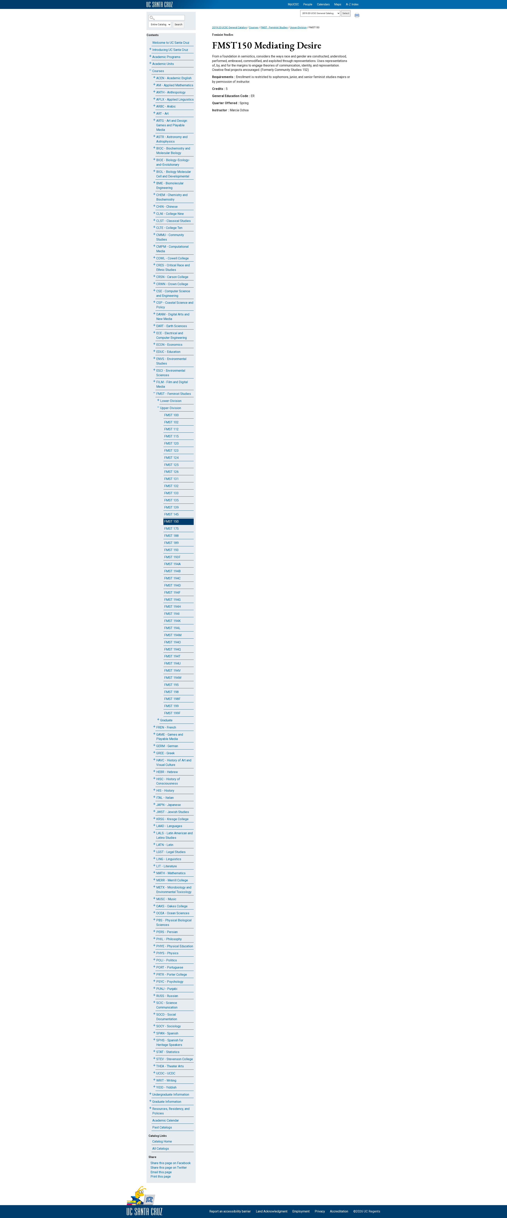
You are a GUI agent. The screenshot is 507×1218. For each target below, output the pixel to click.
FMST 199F (172, 713)
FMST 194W (172, 678)
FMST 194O (172, 642)
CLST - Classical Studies (173, 221)
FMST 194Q (172, 649)
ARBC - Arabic (166, 106)
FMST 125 (171, 465)
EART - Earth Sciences (171, 326)
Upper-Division (170, 408)
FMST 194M (172, 635)
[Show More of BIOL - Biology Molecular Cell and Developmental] (154, 171)
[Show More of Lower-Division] (158, 400)
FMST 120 (171, 443)
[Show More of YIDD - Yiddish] (154, 1087)
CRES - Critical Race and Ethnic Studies (173, 267)
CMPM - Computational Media (172, 249)
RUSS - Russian (167, 996)
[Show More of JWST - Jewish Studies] (154, 811)
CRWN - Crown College (172, 284)
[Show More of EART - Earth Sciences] (154, 325)
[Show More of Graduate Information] (150, 1101)
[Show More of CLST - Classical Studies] (154, 220)
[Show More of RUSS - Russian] (154, 995)
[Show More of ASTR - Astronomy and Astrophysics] (154, 136)
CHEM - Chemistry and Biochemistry (172, 197)
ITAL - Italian (165, 798)
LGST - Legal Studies (171, 852)
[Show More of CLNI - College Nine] (154, 213)
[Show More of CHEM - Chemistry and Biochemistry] (154, 194)
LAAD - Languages (169, 826)
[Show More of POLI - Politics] (154, 959)
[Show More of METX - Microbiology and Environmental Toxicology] (154, 887)
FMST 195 (171, 685)
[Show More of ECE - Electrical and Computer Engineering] (154, 332)
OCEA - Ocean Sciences (172, 913)
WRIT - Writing (166, 1080)
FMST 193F (172, 557)
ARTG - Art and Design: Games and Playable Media (172, 125)
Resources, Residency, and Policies (171, 1111)
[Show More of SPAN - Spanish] (154, 1032)
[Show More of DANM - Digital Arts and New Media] (154, 313)
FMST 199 (171, 706)
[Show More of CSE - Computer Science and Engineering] (154, 290)
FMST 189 (171, 543)
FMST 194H (172, 607)
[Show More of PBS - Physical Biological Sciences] (154, 919)
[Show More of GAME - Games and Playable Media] (154, 734)
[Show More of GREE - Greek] (154, 752)
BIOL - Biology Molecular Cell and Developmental (173, 174)
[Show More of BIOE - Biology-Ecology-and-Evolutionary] (154, 159)
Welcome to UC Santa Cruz (170, 43)
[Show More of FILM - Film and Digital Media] (154, 381)
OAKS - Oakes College (172, 906)
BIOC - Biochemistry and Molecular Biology (173, 151)
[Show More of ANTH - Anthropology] (154, 92)
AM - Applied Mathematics (174, 85)
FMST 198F (172, 699)
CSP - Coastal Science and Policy (174, 305)
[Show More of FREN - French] (154, 727)
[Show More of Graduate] (158, 719)
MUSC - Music (166, 899)
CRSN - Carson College (172, 277)
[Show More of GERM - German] (154, 745)
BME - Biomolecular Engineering (170, 185)
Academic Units (163, 64)
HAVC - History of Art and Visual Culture (173, 762)
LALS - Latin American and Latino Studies (174, 835)
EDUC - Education (168, 352)
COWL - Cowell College (172, 258)
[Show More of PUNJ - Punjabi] (154, 988)
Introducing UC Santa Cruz (170, 50)
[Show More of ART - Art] (154, 113)
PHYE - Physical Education (174, 946)
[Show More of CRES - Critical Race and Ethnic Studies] (154, 264)
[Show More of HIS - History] (154, 790)
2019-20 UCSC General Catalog (229, 27)
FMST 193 (171, 550)
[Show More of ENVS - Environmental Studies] (154, 358)
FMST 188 (171, 536)
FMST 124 (171, 458)
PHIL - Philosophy (169, 939)
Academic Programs (166, 57)
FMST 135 (171, 500)
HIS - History (165, 790)
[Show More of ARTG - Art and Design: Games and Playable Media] (154, 120)
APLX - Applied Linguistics (175, 99)
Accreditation (339, 1211)
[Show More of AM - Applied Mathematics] (154, 84)
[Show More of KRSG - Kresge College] (154, 818)
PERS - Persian (167, 932)
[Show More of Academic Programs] (150, 56)
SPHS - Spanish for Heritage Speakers (169, 1042)
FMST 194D (172, 585)
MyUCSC (293, 4)
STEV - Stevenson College (174, 1059)
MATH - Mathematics (171, 873)
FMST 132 (171, 486)
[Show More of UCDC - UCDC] (154, 1072)
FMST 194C (172, 578)
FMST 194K (172, 621)
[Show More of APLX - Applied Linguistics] (154, 99)
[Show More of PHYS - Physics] (154, 952)
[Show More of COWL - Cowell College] (154, 257)
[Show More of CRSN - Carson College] (154, 276)
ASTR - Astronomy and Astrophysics (172, 139)
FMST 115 (171, 436)
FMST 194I (172, 614)
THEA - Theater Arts (170, 1066)
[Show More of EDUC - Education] (154, 351)
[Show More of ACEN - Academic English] (154, 77)
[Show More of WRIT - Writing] (154, 1080)
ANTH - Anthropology (171, 92)
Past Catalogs (162, 1127)
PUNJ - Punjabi (166, 989)
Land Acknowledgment (271, 1211)
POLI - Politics (166, 960)
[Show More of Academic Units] (150, 63)
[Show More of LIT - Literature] (154, 865)
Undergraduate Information (170, 1094)
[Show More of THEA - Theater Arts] (154, 1065)
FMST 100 (171, 415)
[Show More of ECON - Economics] (154, 344)
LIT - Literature (166, 866)
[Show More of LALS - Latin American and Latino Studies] (154, 832)
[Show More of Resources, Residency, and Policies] (150, 1108)
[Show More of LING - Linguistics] (154, 858)
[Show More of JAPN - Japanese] (154, 804)
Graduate (166, 720)
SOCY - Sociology (168, 1026)
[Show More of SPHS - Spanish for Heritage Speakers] (154, 1039)
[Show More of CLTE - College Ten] (154, 227)
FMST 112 (171, 429)
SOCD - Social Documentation (166, 1017)
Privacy (320, 1211)
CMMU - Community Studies (170, 237)
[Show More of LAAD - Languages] (154, 825)
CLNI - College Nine (170, 214)
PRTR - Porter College (171, 974)
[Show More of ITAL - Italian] (154, 797)
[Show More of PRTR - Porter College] (154, 974)
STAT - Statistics (167, 1052)
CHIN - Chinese (167, 207)
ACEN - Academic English (174, 78)
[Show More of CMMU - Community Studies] (154, 234)
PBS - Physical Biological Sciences (174, 922)
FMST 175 (171, 528)
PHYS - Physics (167, 953)
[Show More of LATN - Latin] (154, 844)
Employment (301, 1211)
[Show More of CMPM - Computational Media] (154, 246)
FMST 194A (172, 564)
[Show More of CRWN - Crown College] (154, 283)
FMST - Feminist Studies (173, 394)
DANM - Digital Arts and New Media (172, 316)
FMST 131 (171, 479)
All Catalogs (160, 1148)
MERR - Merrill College (172, 880)
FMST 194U (172, 663)
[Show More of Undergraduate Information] (150, 1094)
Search (178, 24)
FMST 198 (171, 692)
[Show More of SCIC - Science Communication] (154, 1002)
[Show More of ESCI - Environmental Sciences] (154, 370)
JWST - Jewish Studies (172, 812)
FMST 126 (171, 472)
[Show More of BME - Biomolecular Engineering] (154, 182)
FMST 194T (172, 656)
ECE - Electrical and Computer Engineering (171, 335)
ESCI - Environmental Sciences (170, 373)
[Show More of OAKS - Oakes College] (154, 905)
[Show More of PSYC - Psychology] (154, 981)
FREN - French (166, 727)
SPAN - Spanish (167, 1033)
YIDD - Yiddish (166, 1087)
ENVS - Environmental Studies (171, 361)
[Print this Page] (357, 16)
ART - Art (162, 113)
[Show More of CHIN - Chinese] (154, 206)
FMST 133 (171, 493)
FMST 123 (171, 450)
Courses (158, 71)
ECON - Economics (169, 345)
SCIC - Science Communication (166, 1005)
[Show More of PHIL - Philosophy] (154, 938)
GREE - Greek (165, 753)
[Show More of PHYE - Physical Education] (154, 945)
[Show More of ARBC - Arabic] (154, 106)
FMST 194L (172, 628)
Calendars (323, 4)
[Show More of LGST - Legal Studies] (154, 851)
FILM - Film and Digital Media (172, 384)
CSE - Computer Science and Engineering (173, 293)
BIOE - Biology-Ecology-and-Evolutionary (173, 162)
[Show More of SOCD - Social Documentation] (154, 1014)
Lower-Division (170, 401)
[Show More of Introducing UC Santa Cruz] (150, 49)
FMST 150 (171, 521)
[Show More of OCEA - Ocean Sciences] (154, 912)
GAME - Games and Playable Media (169, 737)
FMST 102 (171, 422)
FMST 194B (172, 571)
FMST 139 (171, 507)
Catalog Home (162, 1141)
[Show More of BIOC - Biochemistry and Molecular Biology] (154, 148)
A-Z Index (352, 4)
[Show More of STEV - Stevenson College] (154, 1058)
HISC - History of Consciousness (168, 781)
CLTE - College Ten (169, 228)
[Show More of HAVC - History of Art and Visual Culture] (154, 759)
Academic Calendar (165, 1120)
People (307, 4)
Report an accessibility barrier (230, 1211)
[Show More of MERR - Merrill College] (154, 879)
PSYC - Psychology (169, 982)
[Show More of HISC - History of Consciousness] (154, 778)
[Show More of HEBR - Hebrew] (154, 771)
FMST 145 (171, 514)
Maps (337, 4)
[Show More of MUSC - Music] (154, 898)
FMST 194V (172, 670)
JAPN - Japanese (168, 805)
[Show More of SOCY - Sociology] (154, 1025)
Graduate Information (166, 1102)
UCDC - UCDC (165, 1073)
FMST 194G (172, 600)
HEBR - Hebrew (167, 772)
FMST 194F (172, 592)
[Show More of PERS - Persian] (154, 931)
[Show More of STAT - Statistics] (154, 1051)
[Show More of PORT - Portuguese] (154, 967)
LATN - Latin (164, 845)
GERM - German (167, 746)
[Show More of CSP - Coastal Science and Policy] (154, 302)
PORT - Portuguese (169, 967)
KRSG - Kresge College (172, 819)
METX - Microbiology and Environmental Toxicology (174, 890)
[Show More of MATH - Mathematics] (154, 872)
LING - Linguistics (168, 859)
